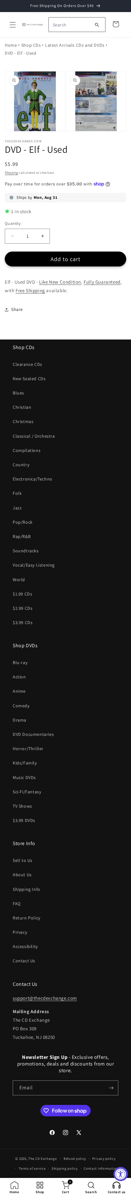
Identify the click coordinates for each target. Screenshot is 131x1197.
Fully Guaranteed (102, 282)
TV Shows (22, 806)
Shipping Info (26, 889)
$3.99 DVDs (24, 820)
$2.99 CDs (22, 608)
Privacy (20, 932)
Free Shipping (30, 290)
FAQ (17, 903)
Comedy (21, 706)
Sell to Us (22, 860)
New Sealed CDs (29, 378)
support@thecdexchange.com (45, 998)
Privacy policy (104, 1158)
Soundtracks (26, 551)
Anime (19, 691)
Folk (17, 493)
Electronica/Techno (32, 479)
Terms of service (32, 1168)
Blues (18, 393)
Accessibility (25, 946)
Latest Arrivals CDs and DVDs (75, 45)
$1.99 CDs (22, 594)
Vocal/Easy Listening (34, 565)
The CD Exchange (42, 1158)
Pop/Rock (23, 522)
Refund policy (75, 1158)
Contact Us (24, 961)
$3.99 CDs (22, 622)
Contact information (101, 1168)
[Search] (97, 25)
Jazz (17, 508)
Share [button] (17, 309)
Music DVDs (24, 777)
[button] (13, 25)
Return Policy (26, 918)
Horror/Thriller (28, 748)
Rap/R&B (22, 536)
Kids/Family (25, 763)
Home (11, 45)
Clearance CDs (27, 364)
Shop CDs (31, 45)
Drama (19, 720)
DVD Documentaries (33, 734)
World (19, 579)
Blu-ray (20, 662)
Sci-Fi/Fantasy (27, 792)
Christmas (23, 421)
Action (19, 677)
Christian (22, 407)
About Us (22, 875)
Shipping (11, 173)
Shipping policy (65, 1168)
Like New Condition (60, 282)
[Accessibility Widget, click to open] (121, 1174)
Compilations (26, 450)
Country (21, 464)
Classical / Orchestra (34, 436)
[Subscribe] (111, 1087)
